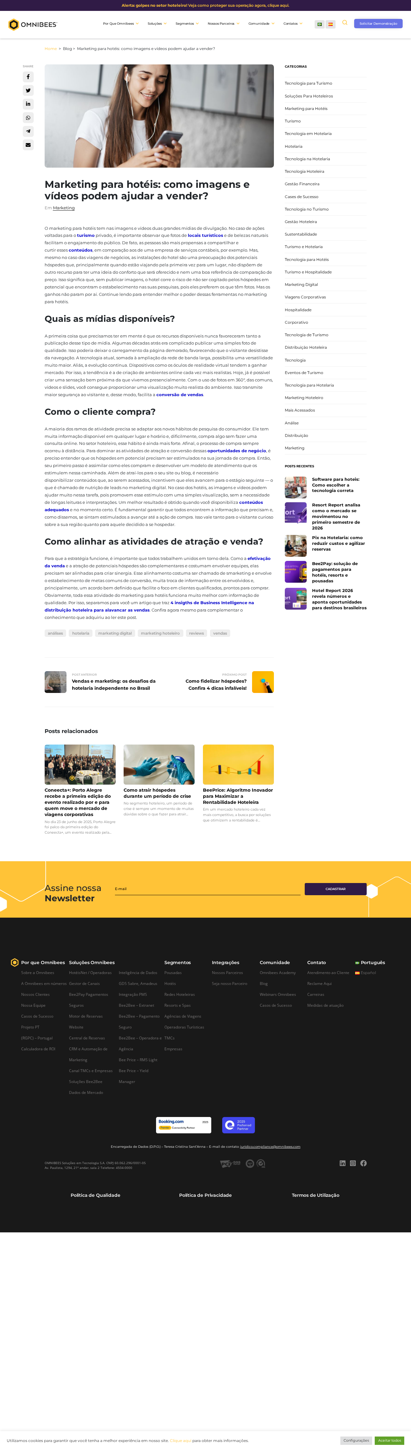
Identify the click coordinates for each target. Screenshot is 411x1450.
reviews (196, 633)
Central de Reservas (87, 1037)
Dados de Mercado (86, 1092)
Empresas (173, 1048)
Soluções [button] (155, 23)
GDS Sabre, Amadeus (138, 983)
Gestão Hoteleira (301, 221)
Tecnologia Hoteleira (304, 171)
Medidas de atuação (325, 1005)
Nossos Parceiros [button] (221, 23)
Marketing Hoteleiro (304, 397)
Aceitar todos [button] (389, 1440)
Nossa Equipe (33, 1005)
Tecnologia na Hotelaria (307, 158)
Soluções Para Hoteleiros (309, 96)
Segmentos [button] (185, 23)
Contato (316, 962)
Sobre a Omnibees (37, 972)
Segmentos (177, 962)
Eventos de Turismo (304, 372)
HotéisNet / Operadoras (90, 972)
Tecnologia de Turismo (306, 334)
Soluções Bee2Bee (85, 1081)
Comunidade (275, 962)
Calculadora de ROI (38, 1048)
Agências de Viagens (182, 1016)
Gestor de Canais (84, 983)
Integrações (225, 962)
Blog (264, 983)
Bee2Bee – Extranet (136, 1005)
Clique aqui (180, 1440)
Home (51, 48)
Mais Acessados (300, 410)
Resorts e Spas (177, 1005)
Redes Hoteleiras (179, 994)
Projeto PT (30, 1026)
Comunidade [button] (259, 23)
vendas (220, 633)
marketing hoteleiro (160, 633)
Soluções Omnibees (92, 962)
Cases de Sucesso (302, 196)
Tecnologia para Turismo (308, 83)
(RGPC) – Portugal (37, 1037)
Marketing (64, 207)
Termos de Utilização (315, 1195)
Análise (292, 423)
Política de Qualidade (95, 1195)
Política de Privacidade (205, 1195)
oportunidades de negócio (236, 450)
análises (55, 633)
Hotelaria (293, 146)
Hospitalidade (298, 309)
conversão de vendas (179, 394)
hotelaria (80, 633)
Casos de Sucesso (37, 1016)
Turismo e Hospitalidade (308, 272)
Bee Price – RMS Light (138, 1059)
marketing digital (115, 633)
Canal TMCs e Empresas (91, 1070)
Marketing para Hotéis (306, 108)
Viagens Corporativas (305, 297)
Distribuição (296, 435)
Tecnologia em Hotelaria (308, 133)
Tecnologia (295, 360)
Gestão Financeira (302, 183)
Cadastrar (335, 889)
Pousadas (173, 972)
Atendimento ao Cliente (328, 972)
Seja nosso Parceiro (229, 983)
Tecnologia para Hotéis (307, 259)
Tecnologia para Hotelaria (309, 385)
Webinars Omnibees (278, 994)
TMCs (169, 1037)
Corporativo (296, 322)
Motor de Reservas (86, 1016)
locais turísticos (205, 235)
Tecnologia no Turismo (307, 209)
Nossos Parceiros (227, 972)
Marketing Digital (301, 284)
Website (76, 1026)
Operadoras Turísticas (184, 1026)
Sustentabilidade (301, 234)
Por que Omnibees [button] (118, 23)
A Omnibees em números (44, 983)
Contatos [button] (291, 23)
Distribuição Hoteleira (306, 347)
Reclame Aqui (319, 983)
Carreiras (315, 994)
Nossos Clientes (35, 994)
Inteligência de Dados (138, 972)
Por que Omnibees (43, 962)
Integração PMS (133, 994)
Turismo (293, 121)
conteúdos (80, 250)
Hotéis (170, 983)
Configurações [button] (356, 1440)
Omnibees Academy (278, 972)
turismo (86, 235)
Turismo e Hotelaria (304, 246)
